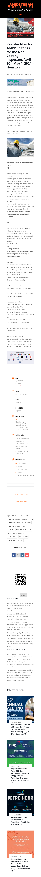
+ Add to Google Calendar (21, 495)
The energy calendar (15, 540)
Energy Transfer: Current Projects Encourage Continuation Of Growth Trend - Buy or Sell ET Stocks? (20, 656)
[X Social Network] (18, 555)
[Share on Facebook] (14, 555)
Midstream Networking (16, 533)
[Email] (27, 555)
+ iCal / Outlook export (21, 501)
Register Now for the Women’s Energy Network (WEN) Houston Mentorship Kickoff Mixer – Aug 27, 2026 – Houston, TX (21, 865)
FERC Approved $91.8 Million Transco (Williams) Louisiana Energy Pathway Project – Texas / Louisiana (19, 677)
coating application (13, 236)
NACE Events (12, 537)
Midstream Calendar (23, 530)
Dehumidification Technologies (19, 523)
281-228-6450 (22, 469)
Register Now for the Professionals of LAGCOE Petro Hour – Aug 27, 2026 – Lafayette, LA (20, 821)
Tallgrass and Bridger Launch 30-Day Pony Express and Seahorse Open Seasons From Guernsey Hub (19, 616)
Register (18, 411)
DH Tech (10, 530)
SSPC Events (23, 537)
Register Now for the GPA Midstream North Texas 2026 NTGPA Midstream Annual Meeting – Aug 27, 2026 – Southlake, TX (20, 729)
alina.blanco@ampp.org (26, 475)
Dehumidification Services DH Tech (20, 519)
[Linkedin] (22, 555)
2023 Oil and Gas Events (20, 516)
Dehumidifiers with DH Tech (18, 526)
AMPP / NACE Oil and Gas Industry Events (22, 446)
